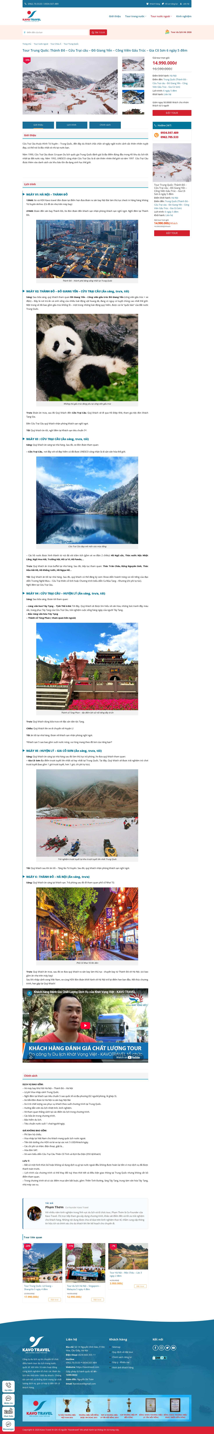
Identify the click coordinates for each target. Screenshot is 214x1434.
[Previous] (28, 85)
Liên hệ (186, 3)
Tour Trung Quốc (71, 44)
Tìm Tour (99, 32)
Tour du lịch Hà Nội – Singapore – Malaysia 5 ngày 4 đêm (83, 1287)
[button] (26, 111)
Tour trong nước (134, 16)
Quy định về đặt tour (122, 1352)
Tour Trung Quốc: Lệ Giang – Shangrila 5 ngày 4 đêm (38, 1287)
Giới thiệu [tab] (38, 124)
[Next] (112, 85)
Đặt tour (55, 1299)
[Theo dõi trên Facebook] (155, 1348)
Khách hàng (155, 3)
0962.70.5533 (35, 3)
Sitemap (116, 1346)
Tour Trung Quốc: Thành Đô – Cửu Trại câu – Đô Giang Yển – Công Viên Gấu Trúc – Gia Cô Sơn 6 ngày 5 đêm (170, 190)
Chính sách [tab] (105, 124)
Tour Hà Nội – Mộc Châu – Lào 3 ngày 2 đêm (126, 1274)
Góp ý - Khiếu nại (120, 1362)
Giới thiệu (115, 16)
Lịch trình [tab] (71, 124)
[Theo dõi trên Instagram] (161, 1348)
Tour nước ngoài (160, 16)
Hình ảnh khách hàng (122, 1367)
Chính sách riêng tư (122, 1357)
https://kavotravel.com (87, 1367)
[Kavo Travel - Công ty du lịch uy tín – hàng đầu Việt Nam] (32, 16)
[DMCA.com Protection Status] (160, 1357)
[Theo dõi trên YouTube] (173, 1348)
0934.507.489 (51, 3)
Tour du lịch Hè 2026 (181, 32)
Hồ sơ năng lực (171, 3)
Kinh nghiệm (183, 16)
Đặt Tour (172, 112)
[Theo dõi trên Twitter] (167, 1348)
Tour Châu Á (56, 44)
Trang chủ (27, 44)
